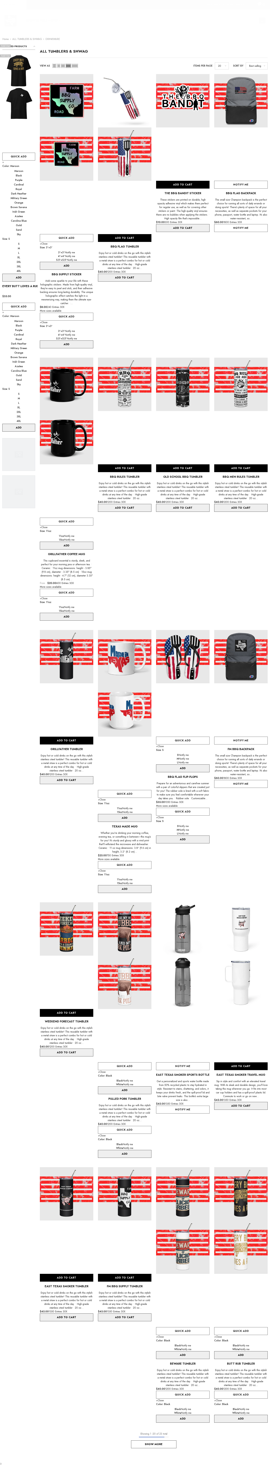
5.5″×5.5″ (61, 260)
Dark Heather (18, 193)
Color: (10, 166)
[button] (54, 66)
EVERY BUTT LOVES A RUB (18, 286)
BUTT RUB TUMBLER (241, 1364)
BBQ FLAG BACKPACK (241, 193)
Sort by (238, 66)
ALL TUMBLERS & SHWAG (27, 39)
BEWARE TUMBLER (183, 1364)
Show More (153, 1444)
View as (45, 66)
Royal (19, 189)
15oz (61, 540)
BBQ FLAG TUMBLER (125, 246)
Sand (19, 230)
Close (44, 244)
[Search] (244, 20)
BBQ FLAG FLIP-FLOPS (183, 777)
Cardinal (19, 184)
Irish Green (18, 212)
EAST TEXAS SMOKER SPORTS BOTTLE (183, 1075)
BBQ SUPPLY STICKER (66, 274)
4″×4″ (61, 256)
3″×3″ (61, 252)
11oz (61, 536)
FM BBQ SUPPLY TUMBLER (125, 1286)
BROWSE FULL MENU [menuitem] (42, 20)
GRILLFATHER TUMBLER (66, 749)
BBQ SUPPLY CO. (13, 4)
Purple (18, 180)
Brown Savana (19, 207)
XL (18, 257)
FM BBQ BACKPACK (241, 749)
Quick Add (19, 156)
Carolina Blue (19, 221)
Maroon (18, 171)
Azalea (19, 216)
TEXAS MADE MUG (125, 826)
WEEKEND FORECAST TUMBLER (66, 1021)
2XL (19, 262)
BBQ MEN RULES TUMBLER (241, 477)
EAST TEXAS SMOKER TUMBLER (66, 1286)
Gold (19, 225)
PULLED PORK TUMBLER (124, 1099)
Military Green (19, 198)
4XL (19, 271)
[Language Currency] (263, 4)
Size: (6, 239)
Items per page (202, 66)
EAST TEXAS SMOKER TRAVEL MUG (241, 1075)
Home (5, 39)
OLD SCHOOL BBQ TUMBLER (182, 477)
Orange (18, 202)
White (119, 1084)
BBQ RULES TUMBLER (125, 477)
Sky (19, 234)
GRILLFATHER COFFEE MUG (66, 554)
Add (19, 277)
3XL (19, 266)
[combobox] (241, 20)
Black (19, 175)
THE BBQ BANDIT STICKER (183, 193)
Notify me (241, 184)
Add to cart (124, 238)
